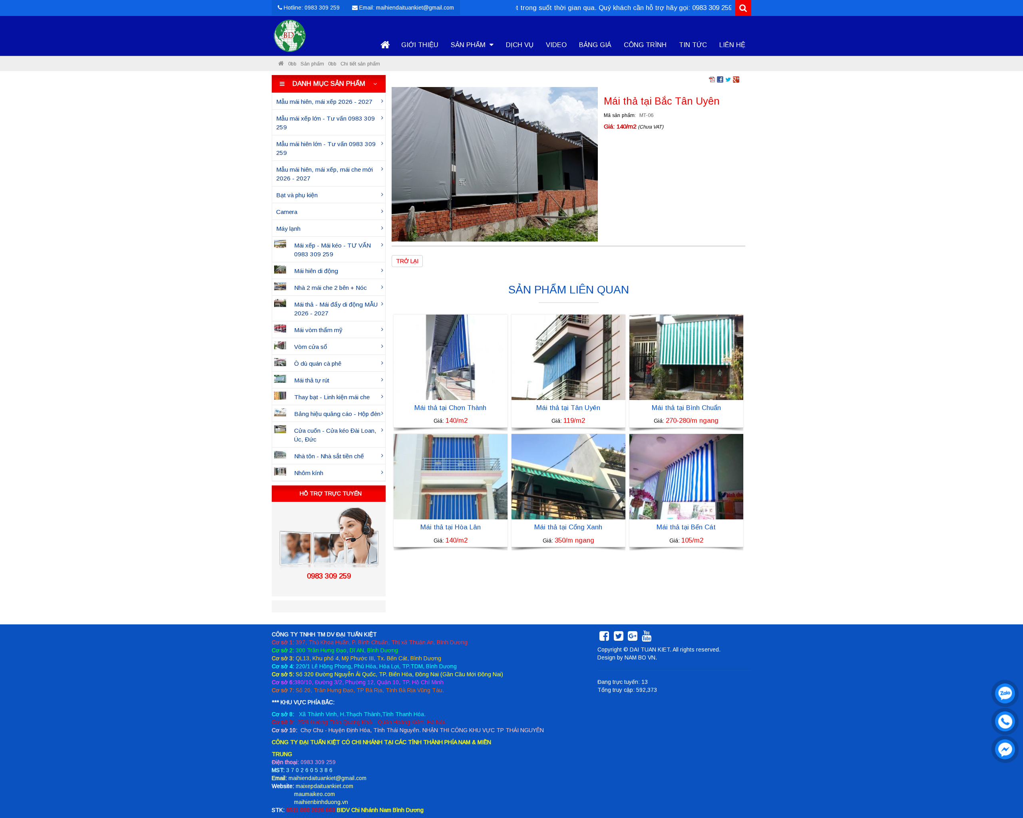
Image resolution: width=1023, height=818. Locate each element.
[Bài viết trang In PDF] (712, 79)
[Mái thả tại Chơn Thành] (451, 357)
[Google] (632, 638)
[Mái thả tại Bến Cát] (686, 476)
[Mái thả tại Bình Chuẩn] (686, 357)
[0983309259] (1003, 691)
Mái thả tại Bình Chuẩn (686, 408)
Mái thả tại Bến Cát (686, 527)
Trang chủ (385, 45)
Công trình (645, 45)
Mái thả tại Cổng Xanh (568, 527)
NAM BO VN (640, 657)
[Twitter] (618, 638)
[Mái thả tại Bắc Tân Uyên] (495, 163)
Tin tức (693, 45)
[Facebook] (604, 638)
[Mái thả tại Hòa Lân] (451, 476)
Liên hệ (732, 45)
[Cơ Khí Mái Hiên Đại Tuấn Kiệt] (290, 36)
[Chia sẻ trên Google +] (736, 79)
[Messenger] (1003, 747)
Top (1004, 789)
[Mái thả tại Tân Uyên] (568, 357)
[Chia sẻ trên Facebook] (720, 79)
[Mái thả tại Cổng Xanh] (568, 476)
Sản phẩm (469, 45)
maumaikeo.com (314, 794)
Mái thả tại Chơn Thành (450, 408)
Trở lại (407, 261)
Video (556, 45)
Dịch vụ (519, 45)
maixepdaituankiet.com (324, 786)
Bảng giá (595, 45)
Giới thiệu (419, 45)
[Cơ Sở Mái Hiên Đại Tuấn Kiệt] (281, 64)
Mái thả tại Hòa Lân (450, 527)
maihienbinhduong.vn (321, 802)
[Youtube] (646, 638)
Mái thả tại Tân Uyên (568, 408)
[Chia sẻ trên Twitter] (728, 79)
